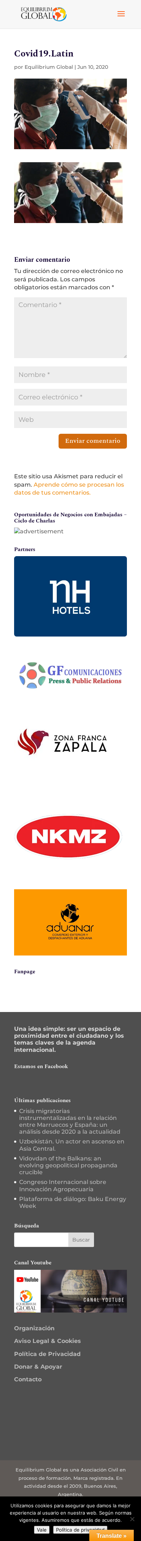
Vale (42, 1530)
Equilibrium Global (49, 67)
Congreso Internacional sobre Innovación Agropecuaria (62, 1185)
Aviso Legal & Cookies (47, 1341)
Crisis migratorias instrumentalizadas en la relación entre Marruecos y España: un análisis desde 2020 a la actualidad (69, 1121)
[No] (132, 1519)
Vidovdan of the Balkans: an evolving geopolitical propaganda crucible (68, 1165)
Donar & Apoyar (38, 1366)
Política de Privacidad (47, 1354)
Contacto (28, 1379)
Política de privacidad (80, 1530)
